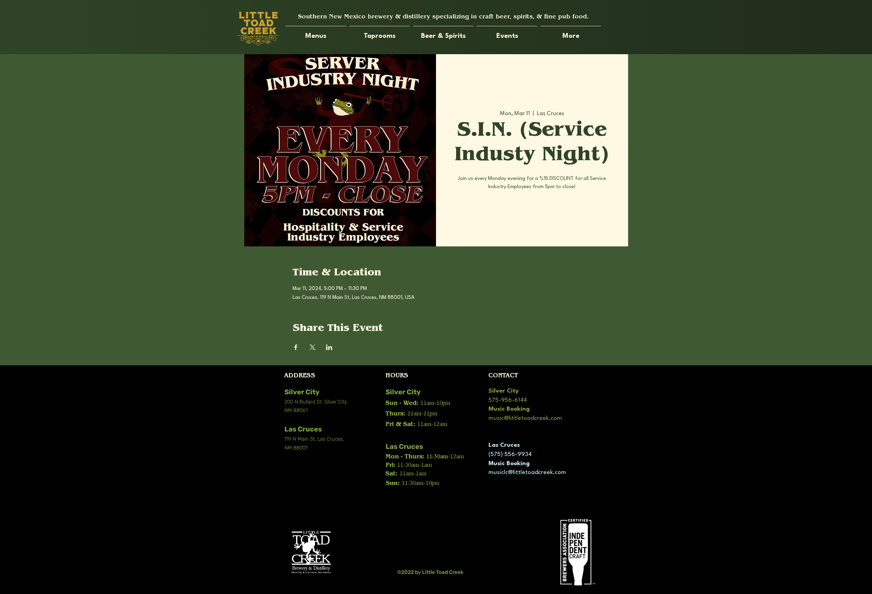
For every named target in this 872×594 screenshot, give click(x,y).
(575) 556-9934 (510, 454)
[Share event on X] (312, 347)
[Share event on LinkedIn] (329, 347)
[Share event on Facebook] (296, 347)
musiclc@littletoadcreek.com (527, 472)
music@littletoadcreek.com (525, 418)
